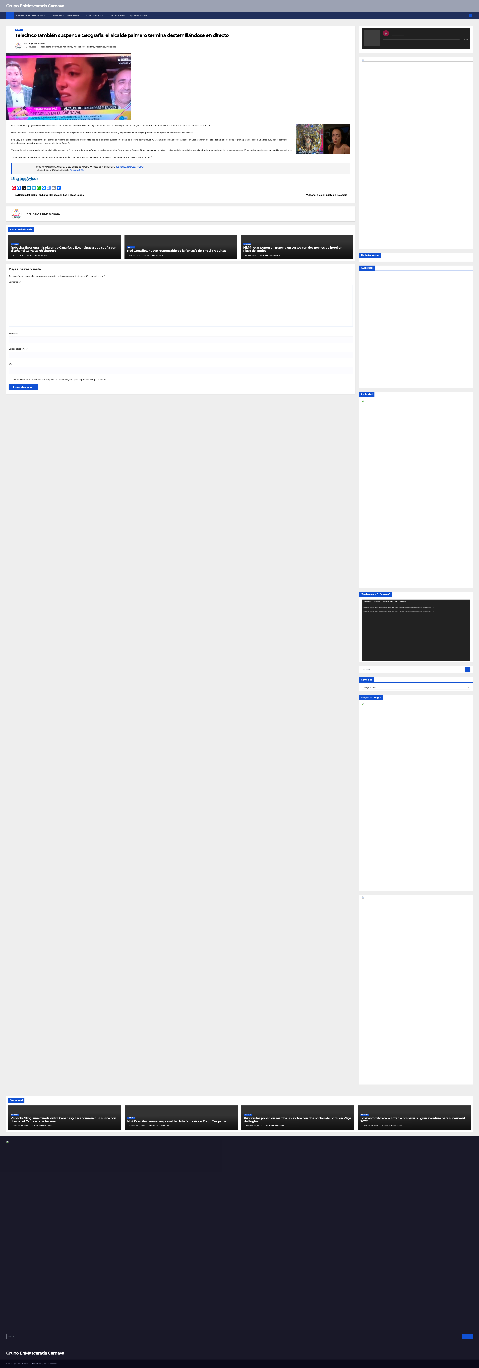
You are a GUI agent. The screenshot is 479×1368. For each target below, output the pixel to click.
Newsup (40, 1364)
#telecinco (111, 47)
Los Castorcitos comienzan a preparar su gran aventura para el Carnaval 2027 (412, 1119)
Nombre (13, 333)
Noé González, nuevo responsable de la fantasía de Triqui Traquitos (176, 250)
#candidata (46, 47)
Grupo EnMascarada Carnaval (35, 5)
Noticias (19, 30)
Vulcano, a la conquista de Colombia (326, 195)
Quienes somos (139, 15)
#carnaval (57, 47)
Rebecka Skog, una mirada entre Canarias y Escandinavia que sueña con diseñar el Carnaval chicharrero (63, 249)
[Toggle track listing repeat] (395, 44)
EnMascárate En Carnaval (31, 15)
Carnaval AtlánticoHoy (65, 15)
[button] (466, 15)
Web (11, 364)
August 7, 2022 (77, 170)
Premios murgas (94, 15)
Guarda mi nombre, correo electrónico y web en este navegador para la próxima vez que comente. (59, 379)
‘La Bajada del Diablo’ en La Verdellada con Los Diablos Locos (49, 195)
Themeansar (52, 1364)
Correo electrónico (18, 349)
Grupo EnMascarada (36, 44)
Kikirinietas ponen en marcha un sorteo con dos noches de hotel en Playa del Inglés (292, 249)
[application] (416, 630)
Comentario (15, 282)
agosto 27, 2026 (21, 1126)
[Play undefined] (386, 33)
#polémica (100, 47)
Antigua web (117, 15)
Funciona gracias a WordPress (18, 1364)
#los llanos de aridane (83, 47)
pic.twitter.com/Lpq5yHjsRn (129, 167)
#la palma (67, 47)
